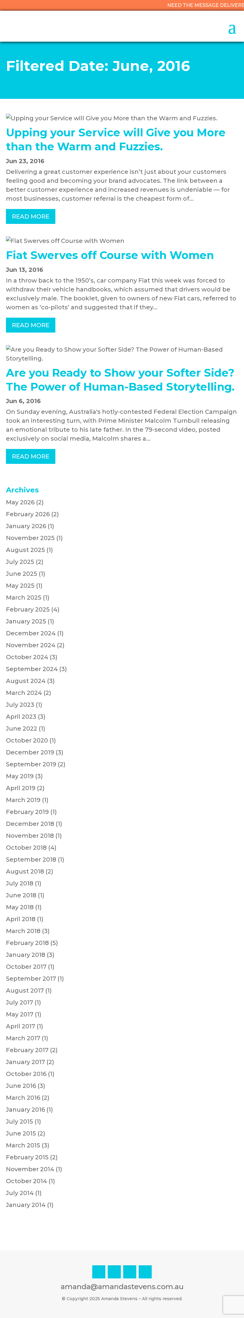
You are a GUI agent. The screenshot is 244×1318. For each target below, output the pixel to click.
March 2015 (23, 1145)
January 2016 (25, 1109)
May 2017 (19, 1014)
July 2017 (19, 1002)
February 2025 (28, 609)
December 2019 (30, 752)
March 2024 (24, 692)
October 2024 (27, 657)
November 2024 (30, 645)
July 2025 (20, 561)
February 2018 (27, 942)
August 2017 (25, 990)
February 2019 (27, 811)
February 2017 (27, 1050)
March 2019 (23, 800)
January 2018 (25, 954)
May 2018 (20, 907)
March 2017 (23, 1038)
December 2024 (31, 633)
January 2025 (26, 621)
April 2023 (21, 716)
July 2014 (20, 1193)
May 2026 (20, 502)
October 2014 (26, 1181)
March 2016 (23, 1097)
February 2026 (28, 514)
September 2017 (31, 978)
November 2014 (30, 1169)
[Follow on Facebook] (129, 1271)
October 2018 (26, 847)
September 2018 (31, 859)
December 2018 (30, 823)
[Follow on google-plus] (145, 1271)
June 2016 (21, 1085)
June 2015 (21, 1133)
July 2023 (20, 704)
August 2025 (25, 549)
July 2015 (19, 1121)
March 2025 (23, 597)
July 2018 (19, 883)
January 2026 (26, 526)
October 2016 (26, 1073)
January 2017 (25, 1062)
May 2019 (20, 776)
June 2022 (21, 728)
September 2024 (32, 669)
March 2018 (23, 931)
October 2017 (26, 966)
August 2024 (26, 680)
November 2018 (30, 835)
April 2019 (20, 788)
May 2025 (20, 585)
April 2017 (20, 1026)
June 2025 (21, 573)
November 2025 (30, 538)
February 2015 (27, 1157)
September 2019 (31, 764)
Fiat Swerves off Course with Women (110, 255)
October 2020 (27, 740)
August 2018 (25, 871)
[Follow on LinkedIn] (114, 1271)
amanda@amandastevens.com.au (122, 1286)
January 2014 (26, 1204)
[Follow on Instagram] (98, 1271)
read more (30, 216)
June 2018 (21, 895)
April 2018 (20, 919)
